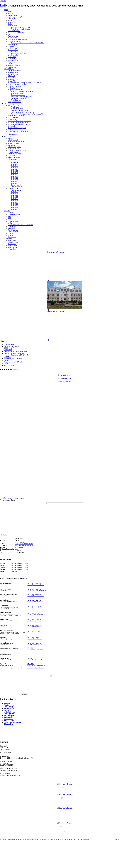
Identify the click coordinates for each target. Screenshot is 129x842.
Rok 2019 (14, 176)
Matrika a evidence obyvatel (17, 128)
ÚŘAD (6, 103)
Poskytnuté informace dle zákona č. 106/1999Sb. (27, 43)
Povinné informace (14, 41)
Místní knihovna (13, 36)
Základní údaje (13, 15)
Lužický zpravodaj (14, 157)
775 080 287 (30, 648)
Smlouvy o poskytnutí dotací (20, 110)
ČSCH (10, 216)
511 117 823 (30, 606)
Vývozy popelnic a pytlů (15, 154)
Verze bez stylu (42, 839)
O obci (10, 12)
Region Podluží (13, 50)
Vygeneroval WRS (83, 839)
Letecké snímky (16, 185)
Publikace (11, 46)
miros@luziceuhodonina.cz (34, 639)
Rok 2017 (14, 180)
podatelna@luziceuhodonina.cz (25, 545)
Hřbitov (10, 24)
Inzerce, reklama (13, 148)
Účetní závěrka (16, 100)
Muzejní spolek (13, 230)
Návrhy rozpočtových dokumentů (22, 91)
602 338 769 (38, 589)
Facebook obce (13, 242)
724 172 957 (38, 583)
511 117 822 (30, 583)
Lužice (5, 5)
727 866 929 (38, 606)
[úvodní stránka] (64, 265)
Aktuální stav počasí (14, 147)
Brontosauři (11, 212)
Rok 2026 (14, 164)
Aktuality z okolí (13, 140)
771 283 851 (38, 643)
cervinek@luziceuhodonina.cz (35, 596)
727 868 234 (38, 613)
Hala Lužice (12, 22)
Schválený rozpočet (18, 95)
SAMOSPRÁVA (9, 69)
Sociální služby (13, 60)
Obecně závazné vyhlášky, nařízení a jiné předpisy (24, 83)
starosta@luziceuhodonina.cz (35, 585)
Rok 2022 (14, 171)
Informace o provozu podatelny (18, 122)
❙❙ (48, 280)
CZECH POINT (13, 117)
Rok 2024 (14, 167)
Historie (14, 51)
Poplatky (10, 129)
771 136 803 (38, 600)
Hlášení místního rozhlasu (16, 141)
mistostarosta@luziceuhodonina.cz (37, 590)
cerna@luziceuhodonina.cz (34, 626)
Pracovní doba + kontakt (16, 115)
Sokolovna (11, 62)
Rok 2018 (14, 178)
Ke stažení (11, 126)
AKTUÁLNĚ (8, 136)
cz (1, 498)
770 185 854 (38, 619)
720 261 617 (30, 658)
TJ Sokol (11, 235)
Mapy (9, 34)
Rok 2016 (14, 181)
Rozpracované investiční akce (21, 27)
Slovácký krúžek (13, 232)
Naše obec (15, 162)
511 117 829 (30, 643)
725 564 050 (38, 631)
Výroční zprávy (12, 135)
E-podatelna (12, 119)
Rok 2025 (14, 166)
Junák (10, 223)
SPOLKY (7, 211)
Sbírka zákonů (12, 88)
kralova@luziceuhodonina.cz (35, 608)
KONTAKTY (8, 238)
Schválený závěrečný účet (20, 98)
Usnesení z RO (13, 79)
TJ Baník (11, 233)
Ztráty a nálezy (12, 155)
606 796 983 (38, 594)
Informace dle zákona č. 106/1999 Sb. (20, 124)
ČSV (9, 218)
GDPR (10, 20)
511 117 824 (30, 619)
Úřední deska (15, 107)
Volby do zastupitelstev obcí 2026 (22, 112)
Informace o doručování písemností (19, 121)
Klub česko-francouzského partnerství (20, 225)
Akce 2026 (11, 145)
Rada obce (11, 77)
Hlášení (6, 710)
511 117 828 (30, 625)
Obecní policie (12, 38)
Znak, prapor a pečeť (15, 17)
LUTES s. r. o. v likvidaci (16, 32)
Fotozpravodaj (12, 159)
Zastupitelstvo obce (14, 70)
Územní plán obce (14, 65)
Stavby (10, 133)
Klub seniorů (12, 226)
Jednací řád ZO (13, 74)
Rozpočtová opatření (18, 93)
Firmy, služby (12, 18)
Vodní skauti (12, 237)
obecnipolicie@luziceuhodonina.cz (36, 660)
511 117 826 (30, 589)
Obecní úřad (12, 240)
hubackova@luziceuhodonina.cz (36, 614)
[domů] (3, 1)
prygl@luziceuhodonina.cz (34, 644)
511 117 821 (19, 547)
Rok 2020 (14, 174)
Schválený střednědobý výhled (21, 96)
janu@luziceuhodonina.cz (34, 621)
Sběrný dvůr (12, 57)
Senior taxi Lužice (14, 58)
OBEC (6, 10)
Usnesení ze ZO (13, 72)
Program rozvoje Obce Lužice (17, 84)
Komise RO (11, 81)
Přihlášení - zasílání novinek (17, 150)
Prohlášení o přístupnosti (68, 839)
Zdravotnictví (12, 67)
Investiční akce (12, 25)
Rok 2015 (14, 183)
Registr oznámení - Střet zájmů (18, 131)
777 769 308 (38, 637)
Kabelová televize (14, 31)
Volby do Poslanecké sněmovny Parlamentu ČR (27, 114)
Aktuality (10, 138)
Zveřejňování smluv (14, 102)
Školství (10, 64)
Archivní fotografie (17, 186)
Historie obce (12, 13)
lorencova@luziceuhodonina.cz (35, 633)
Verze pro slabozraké (30, 839)
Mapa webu (4, 839)
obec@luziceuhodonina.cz (24, 544)
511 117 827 (30, 631)
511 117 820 (30, 594)
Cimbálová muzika (14, 214)
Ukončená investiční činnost (20, 29)
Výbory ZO (11, 76)
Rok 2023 (14, 169)
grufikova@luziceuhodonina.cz (35, 601)
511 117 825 (30, 613)
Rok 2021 (14, 173)
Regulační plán (13, 55)
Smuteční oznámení (14, 152)
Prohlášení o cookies (15, 839)
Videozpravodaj (13, 188)
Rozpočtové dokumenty (19, 53)
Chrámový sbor (13, 221)
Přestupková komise (14, 86)
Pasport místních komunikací (17, 39)
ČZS (9, 219)
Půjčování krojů (13, 48)
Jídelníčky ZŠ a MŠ (14, 143)
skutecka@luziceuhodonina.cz (35, 668)
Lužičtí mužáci (12, 228)
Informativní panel (17, 109)
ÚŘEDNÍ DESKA (13, 105)
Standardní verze (53, 839)
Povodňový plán (13, 44)
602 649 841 (38, 625)
